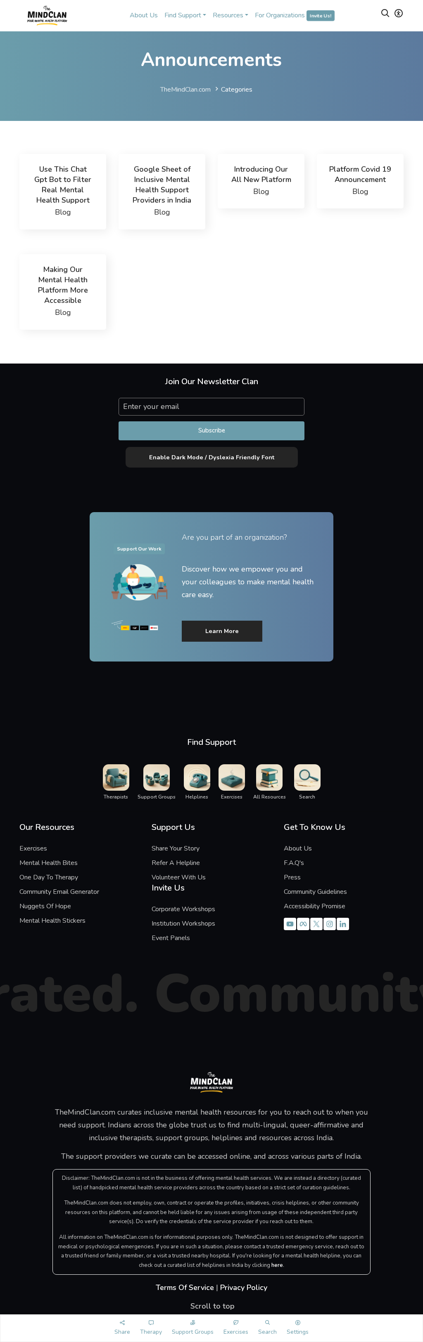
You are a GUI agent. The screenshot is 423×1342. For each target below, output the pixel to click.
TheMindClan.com (185, 89)
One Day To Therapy (48, 877)
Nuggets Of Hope (45, 906)
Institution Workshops (183, 923)
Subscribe (211, 430)
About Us (144, 15)
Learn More (222, 631)
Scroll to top (211, 1306)
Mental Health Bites (48, 862)
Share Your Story (176, 848)
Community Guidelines (315, 891)
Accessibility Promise (314, 906)
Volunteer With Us (179, 877)
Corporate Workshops (183, 909)
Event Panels (171, 938)
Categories (236, 89)
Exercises (33, 848)
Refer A (182, 862)
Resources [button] (228, 15)
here (277, 1265)
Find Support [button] (182, 15)
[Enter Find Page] (385, 14)
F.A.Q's (294, 862)
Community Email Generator (59, 891)
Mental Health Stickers (52, 920)
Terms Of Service (185, 1287)
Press (292, 877)
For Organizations (293, 15)
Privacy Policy (243, 1287)
